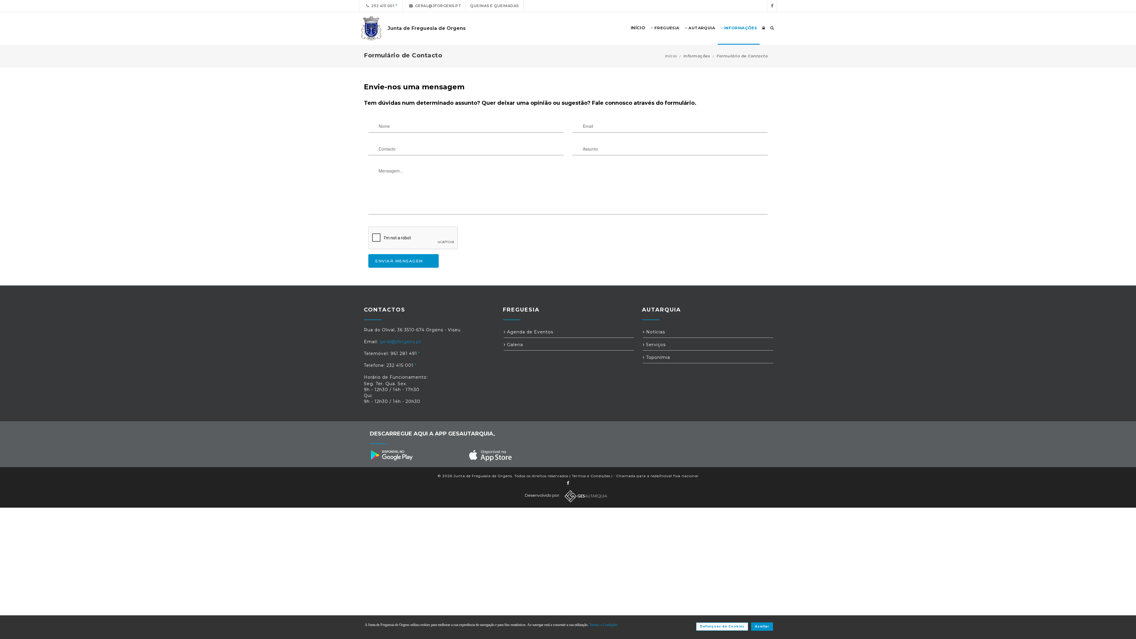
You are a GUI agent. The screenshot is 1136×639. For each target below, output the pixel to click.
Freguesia (666, 27)
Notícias (655, 332)
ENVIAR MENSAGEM (399, 261)
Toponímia (657, 357)
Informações (740, 27)
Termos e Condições (591, 476)
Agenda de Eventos (529, 332)
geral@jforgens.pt (437, 6)
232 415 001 (382, 6)
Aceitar (762, 626)
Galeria (514, 344)
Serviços (655, 344)
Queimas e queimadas (494, 6)
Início (671, 56)
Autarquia (701, 27)
